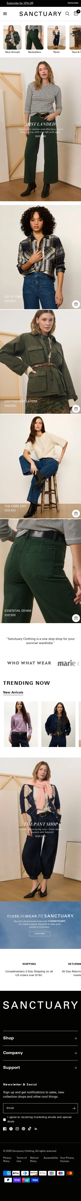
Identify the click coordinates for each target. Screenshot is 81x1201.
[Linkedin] (37, 1128)
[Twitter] (12, 1128)
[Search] (67, 14)
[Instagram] (18, 1128)
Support (11, 1068)
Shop (8, 1038)
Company (13, 1053)
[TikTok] (30, 1128)
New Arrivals (13, 692)
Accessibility (51, 1158)
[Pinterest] (24, 1128)
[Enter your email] (74, 1108)
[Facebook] (6, 1128)
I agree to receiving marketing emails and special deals (39, 1119)
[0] (75, 14)
